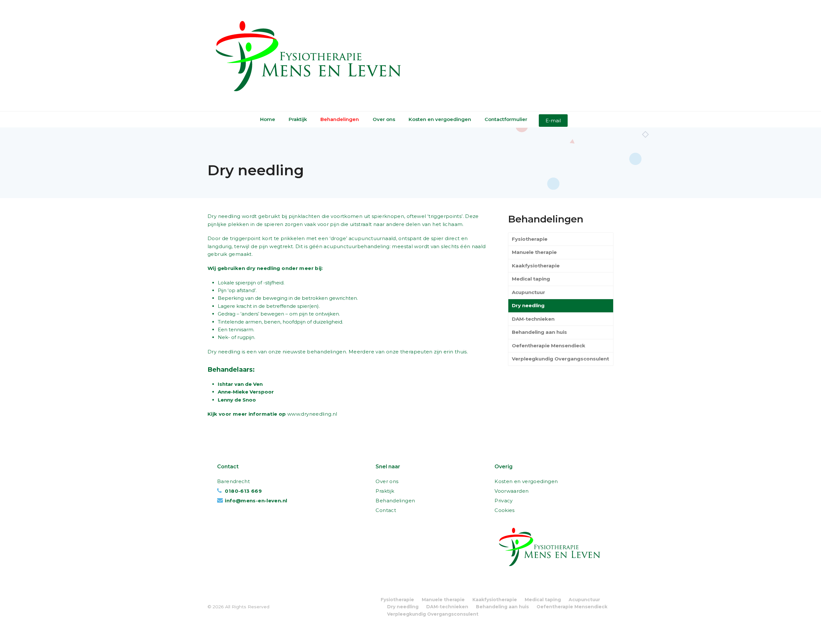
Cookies (505, 510)
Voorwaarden (512, 491)
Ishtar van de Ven (240, 384)
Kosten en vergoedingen (526, 481)
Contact (386, 510)
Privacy (504, 501)
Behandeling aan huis (539, 332)
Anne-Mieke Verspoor (246, 392)
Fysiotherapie (529, 239)
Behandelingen (395, 501)
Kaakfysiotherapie (536, 266)
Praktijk (385, 491)
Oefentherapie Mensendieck (548, 345)
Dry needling (528, 305)
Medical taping (531, 279)
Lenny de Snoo (237, 400)
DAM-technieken (533, 319)
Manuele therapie (534, 252)
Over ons (387, 481)
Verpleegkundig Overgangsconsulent (560, 359)
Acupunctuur (528, 292)
